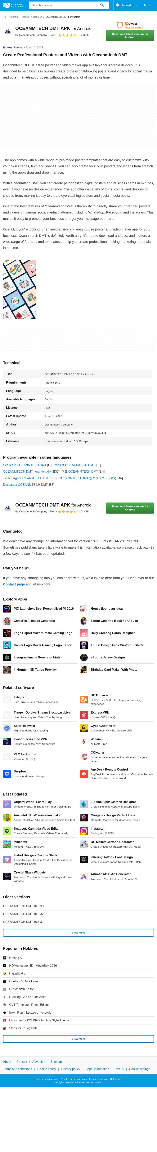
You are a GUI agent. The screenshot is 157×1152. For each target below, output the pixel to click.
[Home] (4, 17)
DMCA (119, 1069)
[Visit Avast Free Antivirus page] (130, 25)
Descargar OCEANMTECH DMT (25, 484)
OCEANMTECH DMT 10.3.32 (23, 914)
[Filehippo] (13, 5)
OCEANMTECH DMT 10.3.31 (23, 921)
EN (144, 5)
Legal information (97, 1069)
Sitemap (56, 1061)
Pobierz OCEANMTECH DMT (74, 465)
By (31, 34)
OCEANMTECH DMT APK (53, 28)
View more (78, 932)
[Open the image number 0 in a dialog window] (19, 289)
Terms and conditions (17, 1069)
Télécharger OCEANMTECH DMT (26, 478)
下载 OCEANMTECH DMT (79, 471)
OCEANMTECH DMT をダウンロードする (88, 478)
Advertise (38, 1061)
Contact (21, 1061)
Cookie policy (46, 1069)
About (7, 1061)
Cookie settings (139, 1069)
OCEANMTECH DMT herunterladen (27, 471)
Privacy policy (70, 1069)
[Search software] (102, 5)
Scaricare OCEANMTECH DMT (25, 465)
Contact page (14, 584)
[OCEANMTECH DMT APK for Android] (7, 31)
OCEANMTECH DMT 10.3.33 (23, 906)
